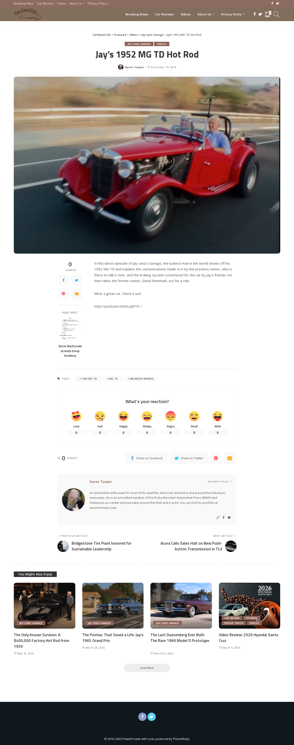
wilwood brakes (142, 378)
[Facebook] (272, 3)
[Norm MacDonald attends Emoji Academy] (70, 329)
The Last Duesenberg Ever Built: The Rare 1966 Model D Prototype (179, 638)
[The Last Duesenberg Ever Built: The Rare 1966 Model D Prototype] (181, 606)
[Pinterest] (63, 293)
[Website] (218, 518)
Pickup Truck (233, 623)
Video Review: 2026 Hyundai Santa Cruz (248, 638)
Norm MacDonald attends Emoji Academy (70, 351)
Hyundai (251, 618)
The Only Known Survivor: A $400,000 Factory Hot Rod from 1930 (41, 640)
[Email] (76, 293)
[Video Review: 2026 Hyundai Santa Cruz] (249, 606)
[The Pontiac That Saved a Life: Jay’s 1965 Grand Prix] (113, 606)
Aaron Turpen (134, 67)
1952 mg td (89, 378)
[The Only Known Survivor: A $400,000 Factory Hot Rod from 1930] (44, 606)
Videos (162, 44)
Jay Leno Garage (139, 44)
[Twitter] (277, 3)
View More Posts (218, 481)
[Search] (276, 14)
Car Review (232, 618)
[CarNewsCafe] (28, 14)
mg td (113, 378)
